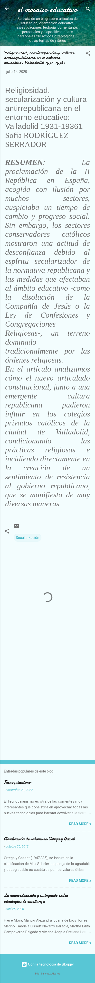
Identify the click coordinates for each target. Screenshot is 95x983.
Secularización (27, 537)
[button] (88, 54)
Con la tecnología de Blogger (50, 964)
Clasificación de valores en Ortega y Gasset (39, 839)
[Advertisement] (47, 705)
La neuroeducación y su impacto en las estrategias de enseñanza (36, 898)
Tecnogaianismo (17, 782)
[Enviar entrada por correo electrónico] (16, 528)
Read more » (80, 824)
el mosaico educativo (47, 9)
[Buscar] (88, 9)
